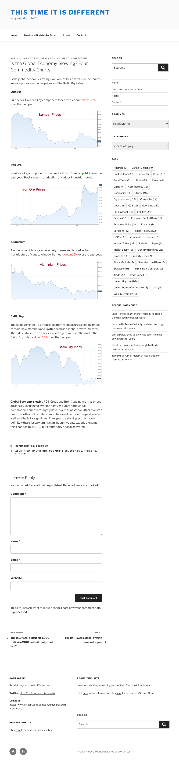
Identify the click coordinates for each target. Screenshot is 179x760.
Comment (18, 493)
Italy (143, 243)
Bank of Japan (123, 173)
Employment (123, 211)
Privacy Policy (84, 751)
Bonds (159, 173)
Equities (144, 211)
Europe (120, 218)
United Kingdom (125, 281)
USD (157, 287)
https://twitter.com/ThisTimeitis (37, 693)
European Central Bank (146, 218)
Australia (120, 167)
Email (15, 559)
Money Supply (123, 249)
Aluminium (23, 451)
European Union (125, 224)
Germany (135, 237)
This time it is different (149, 268)
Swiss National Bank (151, 262)
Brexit (142, 180)
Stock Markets (124, 262)
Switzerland (122, 268)
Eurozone (121, 230)
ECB (133, 205)
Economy (42, 446)
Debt (119, 205)
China (119, 186)
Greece (152, 237)
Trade (119, 274)
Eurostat (148, 224)
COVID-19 (141, 192)
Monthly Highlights (150, 249)
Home (13, 35)
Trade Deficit (138, 274)
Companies (122, 192)
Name (15, 541)
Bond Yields (122, 180)
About (66, 35)
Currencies (148, 199)
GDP (119, 237)
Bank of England (142, 167)
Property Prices (141, 255)
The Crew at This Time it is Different (61, 58)
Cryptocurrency (125, 199)
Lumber (20, 453)
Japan (157, 243)
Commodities (24, 446)
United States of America (131, 287)
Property (120, 255)
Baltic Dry (40, 451)
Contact (81, 35)
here (18, 729)
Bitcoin (143, 173)
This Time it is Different (60, 12)
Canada (158, 180)
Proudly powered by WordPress (112, 751)
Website (16, 578)
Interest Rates (124, 243)
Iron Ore (90, 451)
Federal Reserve (145, 230)
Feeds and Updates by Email (40, 35)
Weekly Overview (125, 293)
